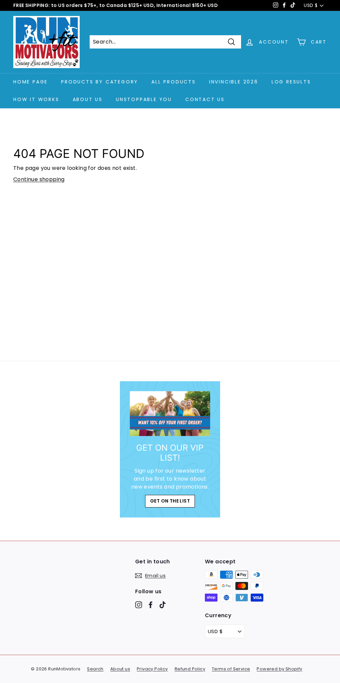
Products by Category (99, 81)
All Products (173, 81)
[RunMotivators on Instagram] (138, 604)
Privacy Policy (152, 669)
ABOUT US (88, 99)
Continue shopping (39, 179)
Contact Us (205, 99)
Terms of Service (231, 669)
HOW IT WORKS (36, 99)
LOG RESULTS (291, 81)
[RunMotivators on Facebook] (150, 604)
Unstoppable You (144, 99)
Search (95, 669)
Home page (30, 81)
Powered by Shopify (279, 669)
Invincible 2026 (233, 81)
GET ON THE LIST (170, 501)
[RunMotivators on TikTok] (162, 604)
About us (120, 669)
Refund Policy (190, 669)
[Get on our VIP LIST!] (170, 413)
